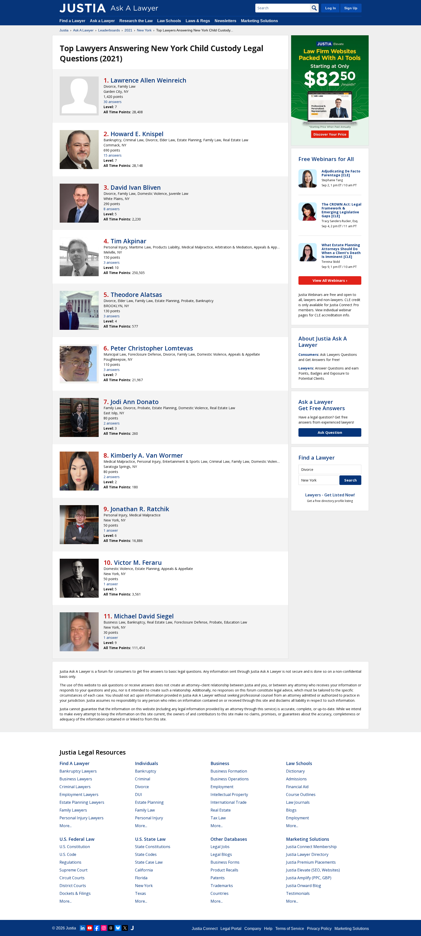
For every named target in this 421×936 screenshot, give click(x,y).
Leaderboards (109, 30)
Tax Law (218, 818)
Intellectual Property (229, 794)
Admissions (296, 779)
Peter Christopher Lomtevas (152, 348)
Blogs (291, 810)
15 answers (113, 155)
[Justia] (82, 8)
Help (268, 929)
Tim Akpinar (128, 241)
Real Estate (220, 810)
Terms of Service (289, 929)
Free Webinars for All (326, 159)
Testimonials (298, 893)
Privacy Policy (319, 929)
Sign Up (350, 8)
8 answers (112, 209)
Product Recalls (224, 870)
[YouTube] (90, 928)
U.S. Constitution (74, 846)
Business (219, 763)
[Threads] (111, 928)
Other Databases (228, 839)
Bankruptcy (145, 771)
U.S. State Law (150, 839)
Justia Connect (205, 929)
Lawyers (305, 368)
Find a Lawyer (72, 21)
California (144, 870)
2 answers (112, 423)
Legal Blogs (221, 854)
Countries (219, 893)
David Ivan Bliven (136, 187)
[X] (125, 928)
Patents (217, 877)
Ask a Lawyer (103, 21)
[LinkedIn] (83, 928)
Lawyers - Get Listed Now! (330, 495)
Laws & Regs (198, 21)
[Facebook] (97, 928)
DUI (138, 794)
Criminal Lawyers (75, 786)
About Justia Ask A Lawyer (322, 341)
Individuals (146, 763)
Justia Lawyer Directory (307, 854)
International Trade (228, 802)
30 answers (113, 101)
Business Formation (228, 771)
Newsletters (225, 21)
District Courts (72, 885)
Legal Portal (230, 929)
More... (65, 825)
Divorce (142, 786)
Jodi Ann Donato (135, 401)
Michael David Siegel (144, 616)
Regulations (70, 862)
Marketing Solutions (259, 21)
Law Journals (298, 802)
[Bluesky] (118, 928)
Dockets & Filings (75, 893)
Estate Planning (149, 802)
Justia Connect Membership (311, 846)
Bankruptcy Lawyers (78, 771)
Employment (221, 786)
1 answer (111, 530)
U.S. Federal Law (77, 839)
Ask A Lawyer (83, 30)
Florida (141, 877)
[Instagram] (104, 928)
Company (252, 929)
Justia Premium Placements (311, 862)
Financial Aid (297, 786)
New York (144, 30)
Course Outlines (301, 794)
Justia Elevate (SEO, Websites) (313, 870)
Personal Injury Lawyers (81, 818)
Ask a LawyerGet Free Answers (321, 405)
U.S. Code (67, 854)
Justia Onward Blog (303, 885)
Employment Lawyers (78, 794)
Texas (140, 893)
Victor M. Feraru (138, 562)
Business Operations (229, 779)
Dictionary (295, 771)
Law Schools (169, 21)
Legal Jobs (220, 846)
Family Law (145, 810)
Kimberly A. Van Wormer (147, 455)
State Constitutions (152, 846)
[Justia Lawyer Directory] (132, 928)
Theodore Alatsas (136, 294)
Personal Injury (149, 818)
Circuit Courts (72, 877)
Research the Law (136, 21)
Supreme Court (73, 870)
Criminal (142, 779)
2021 (128, 30)
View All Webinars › (330, 280)
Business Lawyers (75, 779)
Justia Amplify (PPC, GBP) (308, 877)
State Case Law (149, 862)
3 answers (112, 262)
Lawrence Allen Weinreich (148, 80)
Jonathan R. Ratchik (140, 509)
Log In (330, 8)
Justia (63, 30)
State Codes (146, 854)
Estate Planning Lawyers (81, 802)
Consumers (308, 354)
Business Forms (224, 862)
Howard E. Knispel (137, 134)
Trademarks (221, 885)
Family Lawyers (73, 810)
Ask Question (330, 432)
